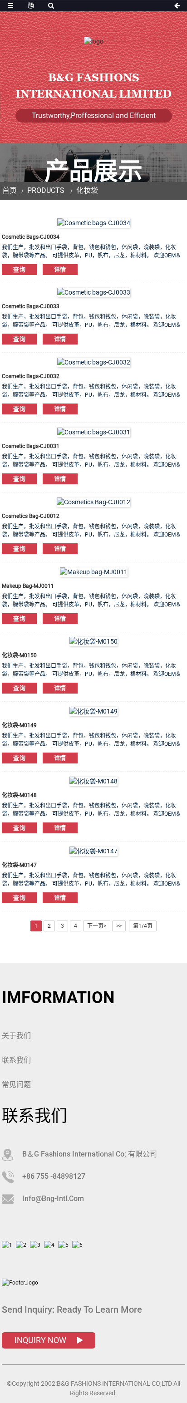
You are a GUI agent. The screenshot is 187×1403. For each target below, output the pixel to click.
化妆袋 (87, 190)
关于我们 (16, 1035)
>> (119, 926)
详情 (60, 269)
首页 (9, 190)
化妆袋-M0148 (19, 795)
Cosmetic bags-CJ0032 (30, 376)
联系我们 (16, 1060)
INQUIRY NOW (41, 1340)
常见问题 (16, 1084)
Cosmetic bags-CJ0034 (30, 237)
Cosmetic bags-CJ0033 (30, 306)
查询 (19, 269)
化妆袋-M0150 (19, 655)
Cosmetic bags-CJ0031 (30, 446)
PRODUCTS (45, 190)
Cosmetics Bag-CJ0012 (30, 516)
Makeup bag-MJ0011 (28, 586)
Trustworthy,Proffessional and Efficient (94, 115)
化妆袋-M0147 (19, 865)
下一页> (96, 926)
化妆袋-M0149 (19, 725)
